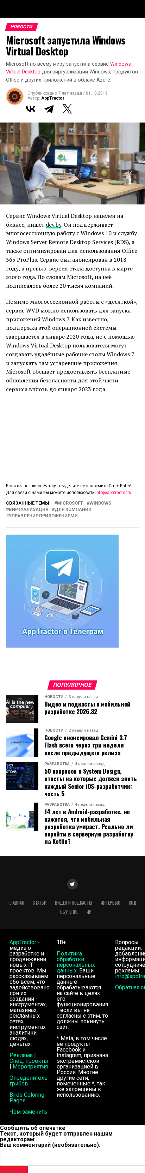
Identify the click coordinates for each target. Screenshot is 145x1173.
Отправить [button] (14, 1169)
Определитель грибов (29, 1080)
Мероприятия (30, 1066)
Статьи (39, 902)
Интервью (110, 902)
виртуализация (28, 509)
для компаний (73, 509)
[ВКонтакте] (30, 108)
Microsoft (70, 503)
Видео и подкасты (73, 902)
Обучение (69, 912)
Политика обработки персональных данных (76, 962)
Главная (16, 902)
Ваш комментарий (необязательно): (50, 1145)
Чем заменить (28, 1111)
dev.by (53, 224)
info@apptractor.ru (113, 492)
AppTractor (52, 98)
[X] (67, 108)
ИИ (89, 912)
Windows (100, 503)
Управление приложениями (43, 516)
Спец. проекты (29, 1061)
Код (133, 902)
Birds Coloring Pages (27, 1097)
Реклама (21, 1055)
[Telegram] (48, 108)
